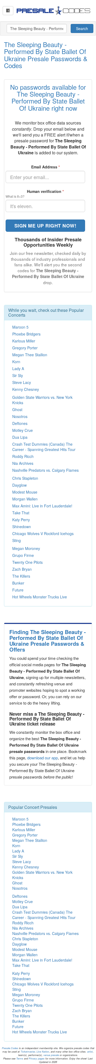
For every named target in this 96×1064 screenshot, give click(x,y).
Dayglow (19, 485)
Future (17, 590)
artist (90, 1051)
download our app (42, 757)
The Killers (21, 576)
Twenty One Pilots (27, 562)
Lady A (18, 368)
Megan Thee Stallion (29, 354)
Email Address (45, 166)
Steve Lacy (21, 382)
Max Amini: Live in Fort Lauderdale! (42, 505)
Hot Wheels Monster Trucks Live (39, 596)
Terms (19, 1058)
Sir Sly (17, 375)
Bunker (18, 583)
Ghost (17, 409)
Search (82, 28)
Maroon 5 (20, 327)
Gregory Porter (25, 347)
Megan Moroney (26, 548)
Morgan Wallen (25, 499)
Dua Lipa (19, 437)
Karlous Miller (23, 340)
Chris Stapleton (25, 478)
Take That (20, 512)
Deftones (19, 423)
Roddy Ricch (23, 456)
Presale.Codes (10, 1048)
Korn (16, 361)
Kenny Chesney (25, 389)
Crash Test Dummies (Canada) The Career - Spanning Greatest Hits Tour (43, 446)
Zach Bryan (22, 569)
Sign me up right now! (45, 225)
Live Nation (43, 1051)
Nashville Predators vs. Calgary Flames (45, 470)
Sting (16, 540)
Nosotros (19, 416)
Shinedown (21, 526)
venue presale (51, 1055)
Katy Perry (21, 519)
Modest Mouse (24, 492)
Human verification (45, 191)
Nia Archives (22, 463)
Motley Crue (22, 430)
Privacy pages (37, 1058)
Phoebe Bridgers (26, 334)
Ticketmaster (28, 1051)
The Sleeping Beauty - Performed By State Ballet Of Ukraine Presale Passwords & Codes (45, 55)
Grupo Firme (23, 555)
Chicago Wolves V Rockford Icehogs (43, 533)
